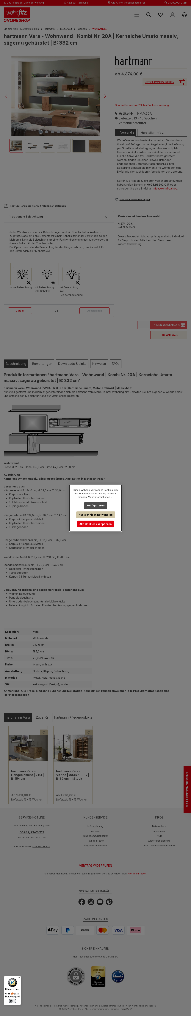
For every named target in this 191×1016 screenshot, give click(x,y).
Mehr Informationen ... (100, 496)
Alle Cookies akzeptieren (95, 523)
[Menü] (19, 978)
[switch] (12, 1001)
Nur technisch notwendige (96, 514)
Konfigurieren (96, 505)
